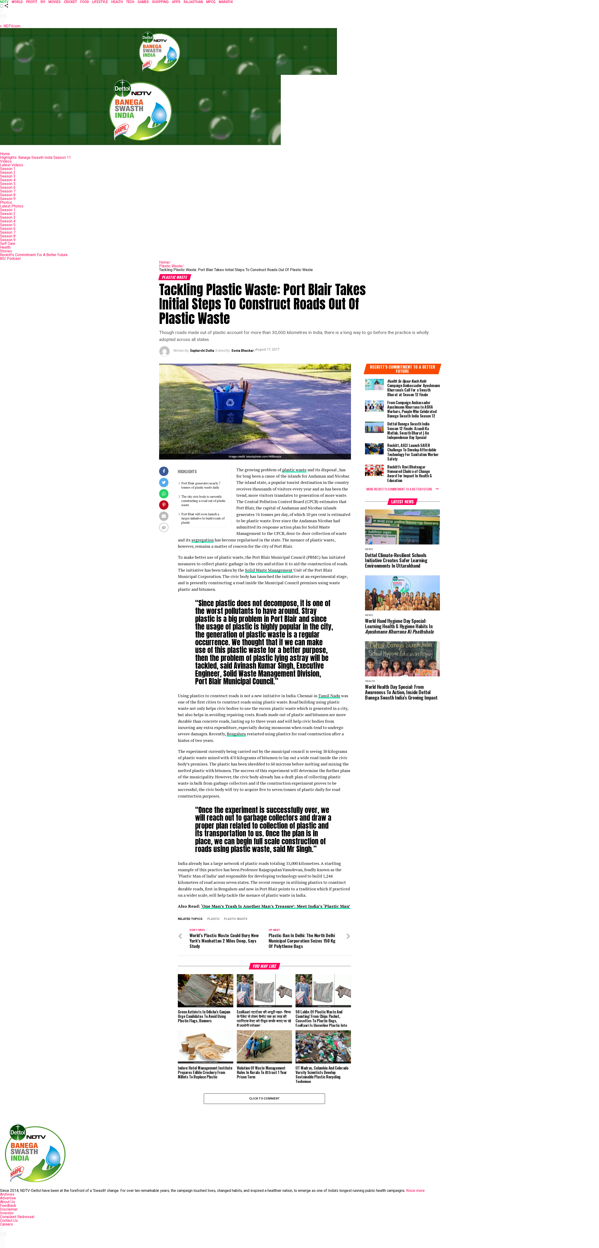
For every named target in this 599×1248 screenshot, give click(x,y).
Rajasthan (193, 2)
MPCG (210, 2)
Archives (7, 1194)
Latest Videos (11, 165)
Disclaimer (9, 1209)
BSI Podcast (10, 258)
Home (5, 154)
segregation (202, 540)
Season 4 (7, 180)
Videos (6, 161)
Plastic (213, 919)
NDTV (4, 2)
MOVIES (54, 2)
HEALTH (117, 2)
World (17, 2)
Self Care (7, 243)
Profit (31, 2)
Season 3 (7, 176)
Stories (6, 251)
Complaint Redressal (17, 1217)
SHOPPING (160, 2)
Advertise (8, 1198)
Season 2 (7, 172)
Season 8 (7, 195)
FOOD (84, 2)
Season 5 (7, 183)
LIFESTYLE (100, 2)
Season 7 (7, 191)
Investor (7, 1213)
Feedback (8, 1205)
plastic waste (294, 469)
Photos (6, 202)
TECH (130, 2)
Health (5, 247)
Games (143, 2)
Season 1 (7, 169)
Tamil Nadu (329, 695)
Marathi (226, 2)
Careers (6, 1224)
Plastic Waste (171, 266)
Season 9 (7, 198)
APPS (176, 2)
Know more (415, 1190)
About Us (7, 1202)
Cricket (70, 2)
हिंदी (42, 2)
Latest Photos (11, 206)
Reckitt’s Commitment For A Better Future (34, 255)
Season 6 (7, 187)
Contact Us (9, 1220)
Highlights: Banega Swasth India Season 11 (35, 157)
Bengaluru (236, 733)
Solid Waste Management (268, 570)
